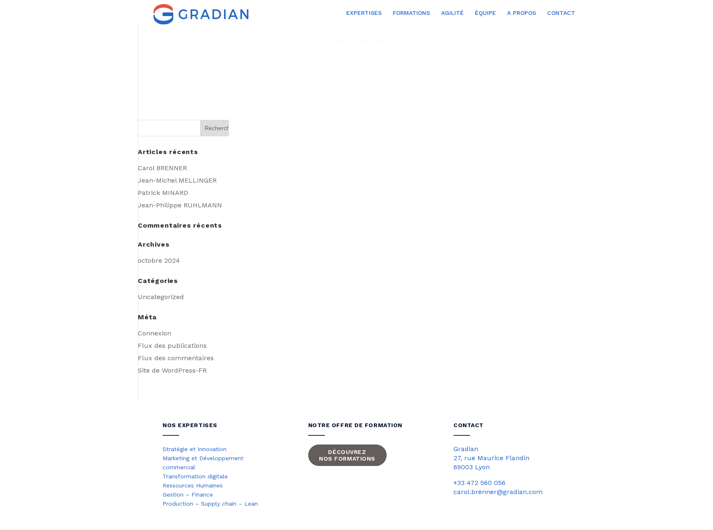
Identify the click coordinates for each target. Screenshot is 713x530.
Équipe (485, 13)
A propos (521, 13)
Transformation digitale (195, 476)
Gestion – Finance (188, 494)
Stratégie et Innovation (195, 449)
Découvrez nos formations (347, 455)
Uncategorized (161, 297)
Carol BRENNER (162, 168)
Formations (411, 13)
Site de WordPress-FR (172, 370)
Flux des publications (172, 345)
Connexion (154, 333)
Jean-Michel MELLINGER (177, 180)
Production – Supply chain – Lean (210, 503)
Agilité (452, 13)
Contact (561, 13)
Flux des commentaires (176, 358)
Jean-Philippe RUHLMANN (180, 205)
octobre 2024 (159, 260)
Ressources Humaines (193, 485)
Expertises (364, 13)
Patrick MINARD (163, 193)
